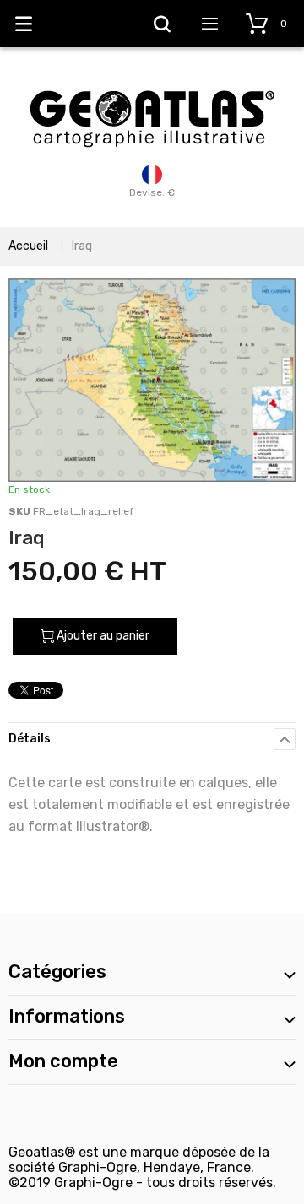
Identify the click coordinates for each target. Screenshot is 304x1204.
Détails (29, 739)
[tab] (152, 738)
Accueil (28, 246)
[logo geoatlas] (152, 82)
